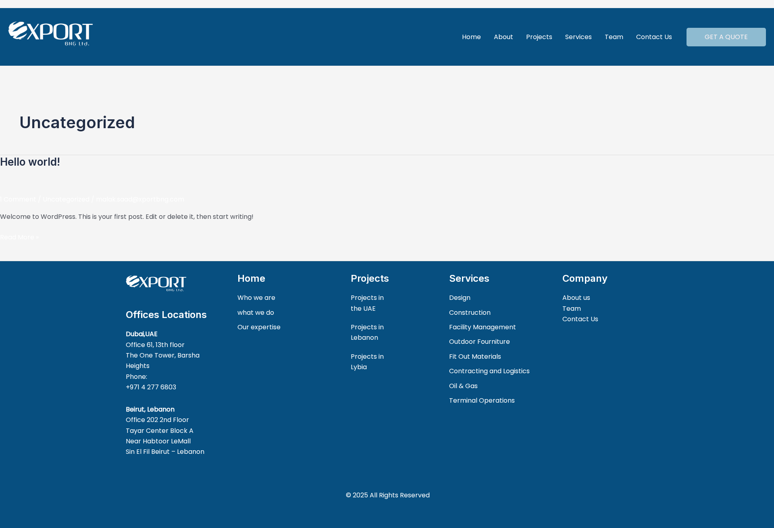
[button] (726, 37)
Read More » (19, 237)
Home (471, 37)
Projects (539, 37)
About (503, 37)
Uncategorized (66, 199)
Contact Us (654, 37)
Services (578, 37)
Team (614, 37)
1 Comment (18, 199)
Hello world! (30, 162)
